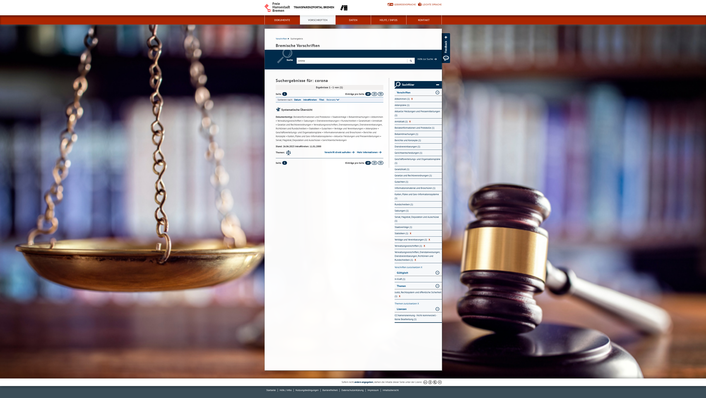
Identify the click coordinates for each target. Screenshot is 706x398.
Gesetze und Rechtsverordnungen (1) (413, 175)
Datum (297, 99)
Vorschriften (317, 20)
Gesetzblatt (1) (402, 169)
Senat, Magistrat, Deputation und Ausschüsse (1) (417, 218)
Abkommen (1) (404, 98)
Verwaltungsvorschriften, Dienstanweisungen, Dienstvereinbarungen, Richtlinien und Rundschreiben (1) (417, 256)
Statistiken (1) (403, 233)
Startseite (271, 390)
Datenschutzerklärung (352, 390)
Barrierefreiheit (330, 390)
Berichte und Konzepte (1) (408, 140)
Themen (401, 286)
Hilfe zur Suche (425, 59)
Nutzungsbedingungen (307, 390)
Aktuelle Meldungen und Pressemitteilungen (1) (417, 113)
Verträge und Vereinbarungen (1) (412, 239)
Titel (321, 99)
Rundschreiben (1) (404, 204)
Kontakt (424, 20)
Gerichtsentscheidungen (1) (408, 152)
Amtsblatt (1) (403, 121)
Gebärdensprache (405, 4)
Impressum (373, 390)
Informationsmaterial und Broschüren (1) (415, 188)
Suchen (410, 60)
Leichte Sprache (432, 4)
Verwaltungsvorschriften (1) (410, 245)
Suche (290, 60)
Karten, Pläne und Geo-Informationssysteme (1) (417, 196)
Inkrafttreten (310, 99)
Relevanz (331, 99)
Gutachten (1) (401, 181)
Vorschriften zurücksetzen (408, 267)
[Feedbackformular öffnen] (446, 48)
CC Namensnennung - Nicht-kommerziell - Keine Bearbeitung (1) (416, 317)
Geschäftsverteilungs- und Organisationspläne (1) (417, 161)
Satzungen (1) (402, 210)
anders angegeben (363, 382)
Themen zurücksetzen (407, 303)
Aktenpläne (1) (402, 105)
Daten (353, 20)
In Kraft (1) (400, 279)
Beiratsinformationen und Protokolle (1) (414, 127)
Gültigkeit (402, 272)
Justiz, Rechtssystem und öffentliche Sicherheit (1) (418, 294)
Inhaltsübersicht (391, 390)
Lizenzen (402, 309)
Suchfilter (408, 84)
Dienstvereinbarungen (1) (407, 146)
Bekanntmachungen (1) (406, 134)
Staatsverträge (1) (403, 227)
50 (380, 93)
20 (374, 93)
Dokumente (282, 20)
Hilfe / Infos (388, 20)
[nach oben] (694, 386)
